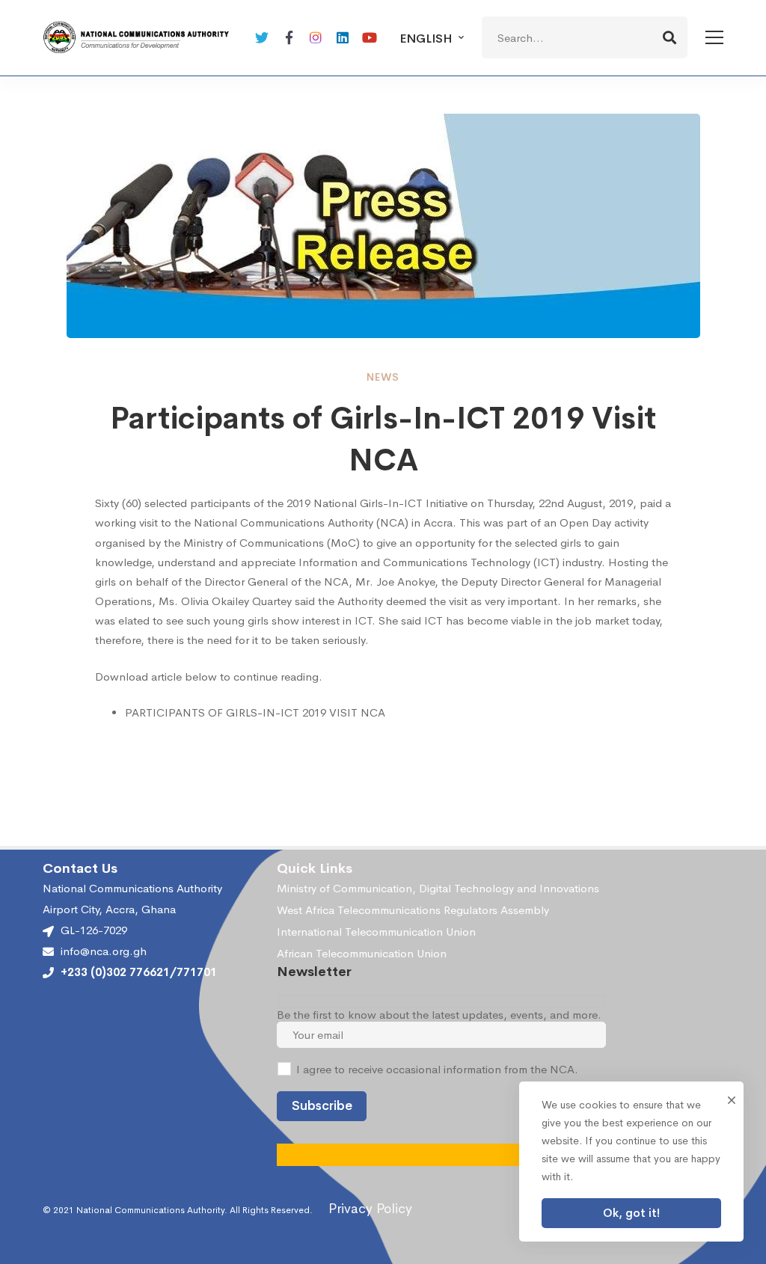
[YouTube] (370, 37)
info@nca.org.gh (104, 951)
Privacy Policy (370, 1208)
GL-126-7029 (94, 930)
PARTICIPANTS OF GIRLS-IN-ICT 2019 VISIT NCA (255, 712)
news (383, 377)
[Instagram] (316, 37)
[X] (262, 37)
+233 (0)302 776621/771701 (139, 972)
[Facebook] (289, 37)
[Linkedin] (343, 37)
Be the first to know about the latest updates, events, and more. (439, 1014)
